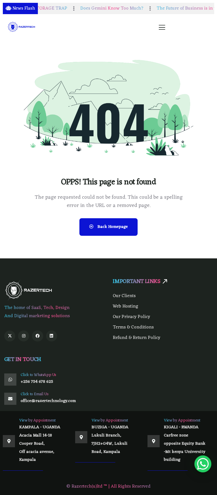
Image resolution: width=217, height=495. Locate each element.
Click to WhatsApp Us (38, 375)
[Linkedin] (51, 335)
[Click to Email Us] (10, 399)
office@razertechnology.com (48, 401)
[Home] (21, 27)
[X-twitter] (9, 335)
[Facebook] (37, 335)
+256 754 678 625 (37, 382)
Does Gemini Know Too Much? (106, 8)
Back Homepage (112, 227)
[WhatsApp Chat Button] (202, 463)
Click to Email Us (34, 394)
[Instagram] (23, 335)
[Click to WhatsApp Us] (10, 379)
